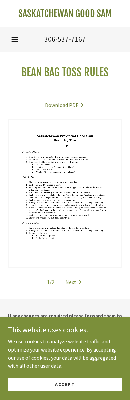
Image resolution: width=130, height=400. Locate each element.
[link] (65, 13)
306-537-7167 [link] (65, 39)
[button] (14, 39)
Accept (65, 384)
